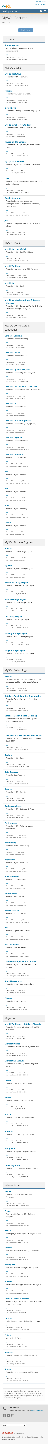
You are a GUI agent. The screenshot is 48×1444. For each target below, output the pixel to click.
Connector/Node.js (13, 336)
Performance (11, 823)
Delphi (8, 522)
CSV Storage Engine (13, 616)
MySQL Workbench (13, 266)
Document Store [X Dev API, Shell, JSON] (23, 735)
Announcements (12, 45)
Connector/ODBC (13, 352)
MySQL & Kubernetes (14, 161)
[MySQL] (6, 4)
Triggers (8, 998)
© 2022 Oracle (19, 1433)
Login (37, 4)
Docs (7, 178)
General (8, 676)
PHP (6, 488)
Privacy (4, 1437)
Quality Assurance (13, 198)
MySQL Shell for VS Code (16, 249)
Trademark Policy (37, 1437)
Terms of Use (26, 1437)
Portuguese (10, 1264)
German (8, 1191)
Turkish (8, 1318)
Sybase (8, 1097)
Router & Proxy (12, 910)
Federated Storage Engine (16, 582)
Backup (8, 755)
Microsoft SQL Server (14, 1061)
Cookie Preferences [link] (8, 1440)
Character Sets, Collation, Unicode (20, 961)
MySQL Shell (10, 283)
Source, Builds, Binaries (16, 142)
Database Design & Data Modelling (21, 715)
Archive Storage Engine (15, 599)
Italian (8, 1230)
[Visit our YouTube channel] (13, 1416)
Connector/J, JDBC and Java (17, 369)
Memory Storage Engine (16, 633)
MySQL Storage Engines (19, 542)
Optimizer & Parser (13, 806)
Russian (8, 1281)
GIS (6, 927)
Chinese (8, 1335)
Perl (6, 471)
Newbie (8, 91)
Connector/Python (13, 437)
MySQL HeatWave (13, 74)
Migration (10, 1018)
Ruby (7, 505)
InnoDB (8, 548)
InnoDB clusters (12, 876)
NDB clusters (11, 893)
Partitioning (10, 842)
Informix (9, 1131)
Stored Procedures (13, 981)
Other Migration (12, 1165)
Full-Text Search (12, 944)
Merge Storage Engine (15, 650)
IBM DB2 (8, 1114)
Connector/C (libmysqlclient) (18, 420)
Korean (8, 1369)
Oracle (8, 1080)
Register (43, 4)
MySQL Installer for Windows (18, 125)
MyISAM (8, 565)
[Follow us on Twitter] (8, 1416)
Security (8, 789)
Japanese (9, 1352)
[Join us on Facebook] (4, 1416)
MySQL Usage (13, 67)
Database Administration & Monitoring (23, 696)
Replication (10, 859)
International (12, 1185)
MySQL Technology (16, 670)
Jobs (7, 220)
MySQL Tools (12, 243)
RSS (7, 55)
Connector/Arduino (14, 454)
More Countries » (37, 1410)
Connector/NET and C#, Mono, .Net (21, 386)
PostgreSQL (10, 1148)
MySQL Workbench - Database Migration (23, 1024)
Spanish (8, 1247)
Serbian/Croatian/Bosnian (17, 1298)
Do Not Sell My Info (14, 1437)
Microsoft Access (12, 1043)
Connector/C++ (11, 403)
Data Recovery (11, 772)
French (8, 1211)
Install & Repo (11, 108)
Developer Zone (9, 11)
